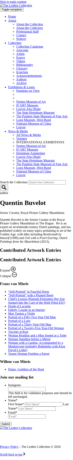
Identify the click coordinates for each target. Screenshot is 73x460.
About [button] (12, 20)
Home (12, 16)
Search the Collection (14, 182)
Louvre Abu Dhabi (28, 109)
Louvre (21, 127)
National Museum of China (33, 123)
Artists (20, 54)
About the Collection (29, 24)
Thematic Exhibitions (35, 94)
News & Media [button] (18, 131)
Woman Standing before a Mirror (29, 339)
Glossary (22, 68)
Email (12, 412)
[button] (36, 267)
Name (12, 400)
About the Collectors (29, 28)
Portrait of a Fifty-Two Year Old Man (32, 317)
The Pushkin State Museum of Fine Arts (42, 116)
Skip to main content (13, 1)
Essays (20, 57)
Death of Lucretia (19, 306)
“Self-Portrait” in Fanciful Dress (28, 291)
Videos (20, 61)
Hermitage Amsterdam (30, 153)
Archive (21, 83)
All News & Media (28, 135)
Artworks (22, 50)
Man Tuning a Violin (21, 313)
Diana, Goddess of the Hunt (26, 369)
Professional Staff (27, 31)
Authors (21, 79)
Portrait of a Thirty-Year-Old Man (29, 324)
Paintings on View (28, 90)
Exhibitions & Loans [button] (21, 87)
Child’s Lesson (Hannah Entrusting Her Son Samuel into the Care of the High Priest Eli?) (36, 300)
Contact (21, 35)
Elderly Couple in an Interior (26, 310)
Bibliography (24, 64)
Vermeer (21, 138)
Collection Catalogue (29, 46)
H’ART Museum (27, 105)
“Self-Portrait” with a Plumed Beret (30, 295)
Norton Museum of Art (31, 101)
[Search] (4, 187)
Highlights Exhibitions (37, 98)
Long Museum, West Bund (33, 120)
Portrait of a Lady (19, 321)
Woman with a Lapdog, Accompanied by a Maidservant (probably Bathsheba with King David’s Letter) (36, 346)
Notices (21, 39)
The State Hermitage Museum (35, 112)
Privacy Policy (9, 446)
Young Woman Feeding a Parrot (28, 353)
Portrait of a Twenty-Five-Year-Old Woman (36, 328)
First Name (16, 404)
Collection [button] (14, 43)
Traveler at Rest (18, 331)
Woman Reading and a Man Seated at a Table (37, 335)
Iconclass (22, 72)
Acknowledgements (29, 75)
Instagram (14, 385)
